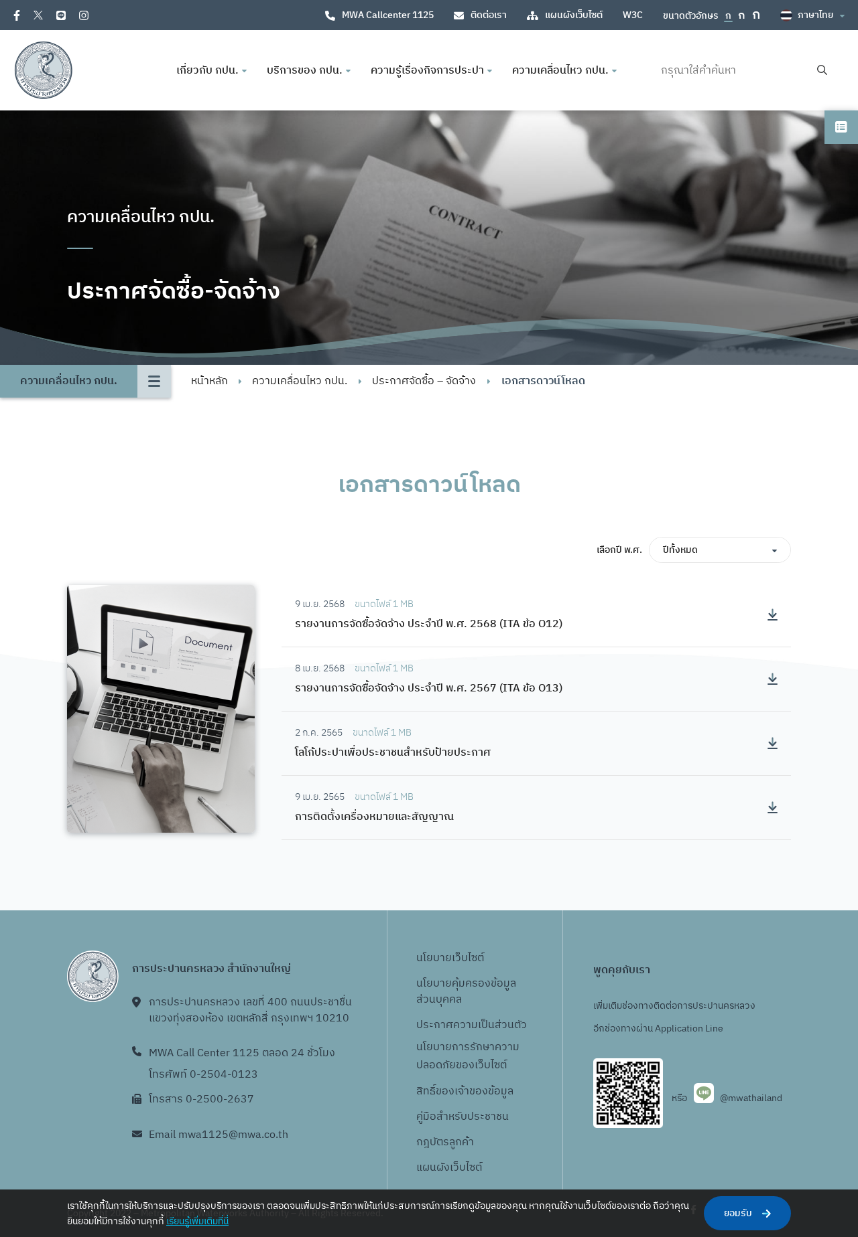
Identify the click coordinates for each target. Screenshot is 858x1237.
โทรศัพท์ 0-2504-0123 (203, 1075)
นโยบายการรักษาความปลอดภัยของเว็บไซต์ (467, 1056)
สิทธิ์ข (429, 1091)
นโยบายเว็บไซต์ (450, 958)
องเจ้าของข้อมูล (477, 1091)
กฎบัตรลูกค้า (445, 1142)
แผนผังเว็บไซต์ (574, 15)
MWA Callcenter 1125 (388, 15)
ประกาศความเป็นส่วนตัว (471, 1025)
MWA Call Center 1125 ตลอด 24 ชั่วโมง (242, 1053)
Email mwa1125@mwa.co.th (218, 1135)
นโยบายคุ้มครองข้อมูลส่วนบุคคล (466, 992)
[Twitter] (38, 15)
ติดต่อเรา (489, 15)
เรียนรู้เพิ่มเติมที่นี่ (197, 1221)
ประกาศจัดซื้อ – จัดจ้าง (424, 381)
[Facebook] (16, 15)
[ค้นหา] (822, 71)
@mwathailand (751, 1098)
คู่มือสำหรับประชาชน (462, 1117)
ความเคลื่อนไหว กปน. (299, 381)
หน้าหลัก (209, 381)
